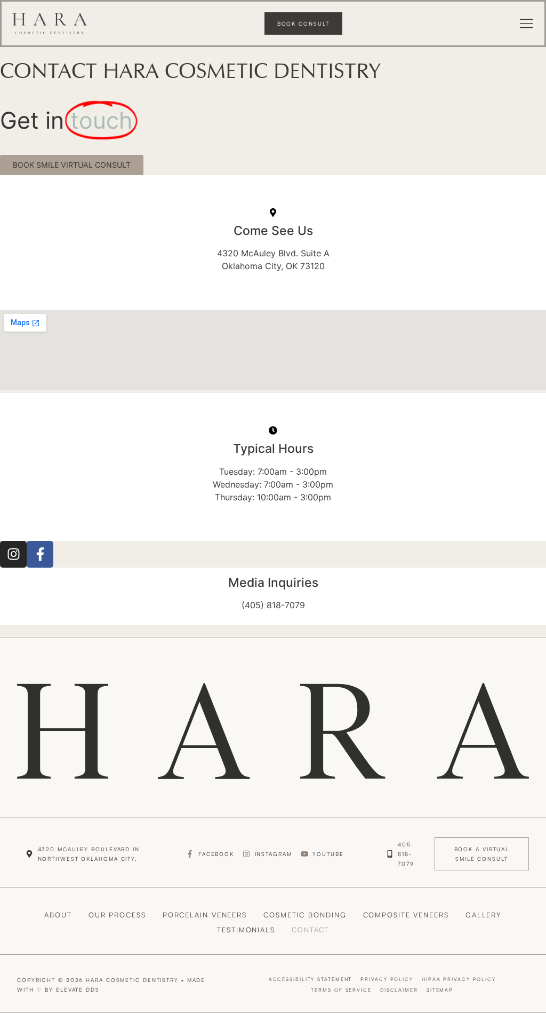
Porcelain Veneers (205, 914)
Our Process (117, 914)
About (58, 914)
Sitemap (440, 990)
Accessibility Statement (310, 979)
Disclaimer (399, 990)
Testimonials (246, 929)
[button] (527, 24)
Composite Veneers (406, 914)
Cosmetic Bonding (304, 914)
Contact (310, 929)
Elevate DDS (78, 989)
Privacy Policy (386, 979)
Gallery (483, 914)
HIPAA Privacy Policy (459, 979)
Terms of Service (341, 990)
